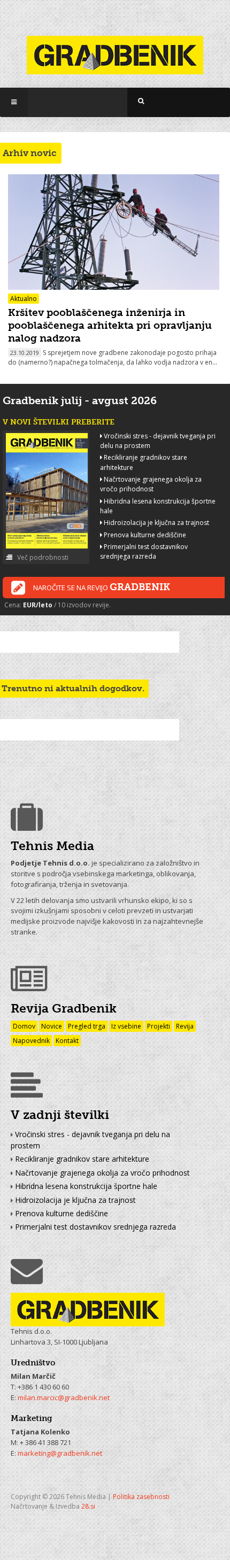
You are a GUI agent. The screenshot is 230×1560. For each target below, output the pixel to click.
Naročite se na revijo (101, 587)
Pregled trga (86, 1026)
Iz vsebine (126, 1026)
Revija (185, 1026)
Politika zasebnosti (141, 1496)
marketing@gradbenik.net (60, 1453)
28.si (88, 1506)
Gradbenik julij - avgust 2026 (80, 400)
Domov (24, 1026)
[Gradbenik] (115, 48)
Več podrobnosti (42, 557)
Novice (51, 1026)
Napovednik (31, 1040)
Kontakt (67, 1040)
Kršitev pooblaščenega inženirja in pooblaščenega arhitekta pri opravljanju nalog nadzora (110, 325)
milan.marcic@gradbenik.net (64, 1397)
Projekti (158, 1026)
